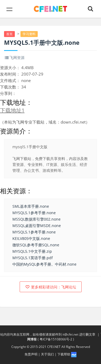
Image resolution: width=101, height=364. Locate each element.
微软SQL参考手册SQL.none (35, 244)
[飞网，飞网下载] (50, 9)
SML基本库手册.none (30, 206)
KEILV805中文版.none (31, 238)
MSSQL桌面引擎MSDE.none (36, 225)
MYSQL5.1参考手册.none (34, 212)
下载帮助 (63, 354)
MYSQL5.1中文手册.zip (32, 251)
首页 (9, 34)
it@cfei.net (70, 334)
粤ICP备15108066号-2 (56, 339)
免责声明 (31, 354)
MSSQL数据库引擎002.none (36, 219)
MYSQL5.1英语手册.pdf (32, 257)
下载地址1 (12, 110)
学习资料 (29, 34)
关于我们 (47, 354)
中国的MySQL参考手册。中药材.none (44, 264)
